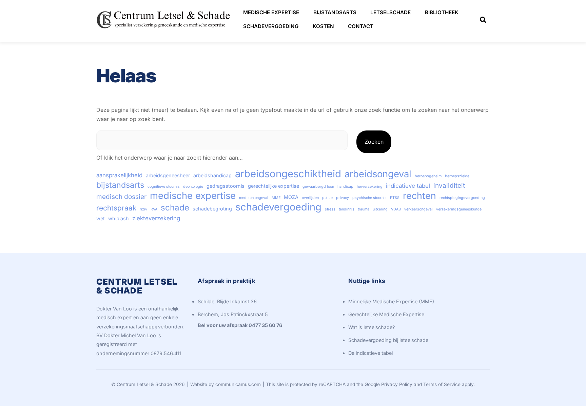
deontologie (193, 186)
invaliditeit (449, 185)
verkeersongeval (418, 209)
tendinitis (346, 209)
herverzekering (370, 186)
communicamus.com (238, 384)
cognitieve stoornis (164, 186)
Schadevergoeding (270, 26)
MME (276, 198)
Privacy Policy (396, 384)
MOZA (291, 197)
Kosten (323, 26)
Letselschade (390, 12)
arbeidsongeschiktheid (288, 173)
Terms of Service (442, 384)
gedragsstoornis (226, 186)
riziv (143, 209)
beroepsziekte (457, 176)
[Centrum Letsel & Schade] (164, 30)
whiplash (118, 218)
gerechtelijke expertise (273, 186)
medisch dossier (121, 197)
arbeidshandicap (212, 175)
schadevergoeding (278, 207)
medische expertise (193, 195)
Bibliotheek (441, 12)
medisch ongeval (253, 198)
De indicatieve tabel (370, 353)
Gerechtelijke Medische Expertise (386, 314)
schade (175, 207)
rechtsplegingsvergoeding (462, 198)
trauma (363, 209)
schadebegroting (212, 208)
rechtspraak (116, 208)
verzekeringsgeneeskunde (459, 209)
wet (100, 218)
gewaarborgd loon (318, 186)
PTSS (394, 198)
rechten (419, 195)
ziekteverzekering (156, 218)
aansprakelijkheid (119, 175)
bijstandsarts (120, 185)
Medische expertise (271, 12)
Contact (360, 26)
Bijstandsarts (334, 12)
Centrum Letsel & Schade (144, 384)
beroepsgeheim (428, 176)
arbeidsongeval (378, 173)
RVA (154, 209)
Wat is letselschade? (371, 327)
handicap (345, 186)
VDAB (396, 209)
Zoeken (374, 141)
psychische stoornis (369, 198)
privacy (342, 198)
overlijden (310, 198)
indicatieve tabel (408, 185)
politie (327, 198)
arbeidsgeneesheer (168, 175)
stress (330, 209)
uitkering (380, 209)
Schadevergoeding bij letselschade (388, 340)
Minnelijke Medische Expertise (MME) (391, 301)
